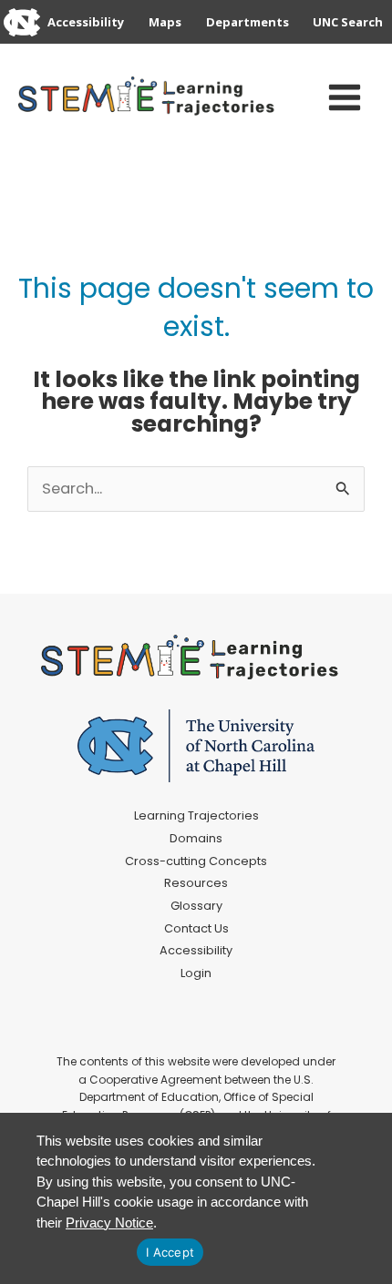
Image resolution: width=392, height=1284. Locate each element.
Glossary (196, 905)
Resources (196, 883)
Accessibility (85, 22)
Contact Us (196, 928)
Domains (196, 838)
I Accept (170, 1252)
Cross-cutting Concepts (196, 861)
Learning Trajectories (196, 815)
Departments (247, 22)
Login (196, 973)
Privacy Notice (109, 1222)
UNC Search (348, 22)
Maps (165, 22)
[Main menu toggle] (344, 97)
